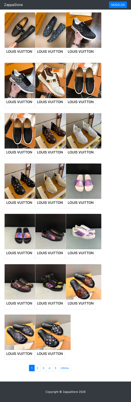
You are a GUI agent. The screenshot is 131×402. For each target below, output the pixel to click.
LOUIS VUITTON (19, 52)
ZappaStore (13, 5)
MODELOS (118, 4)
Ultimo (65, 368)
